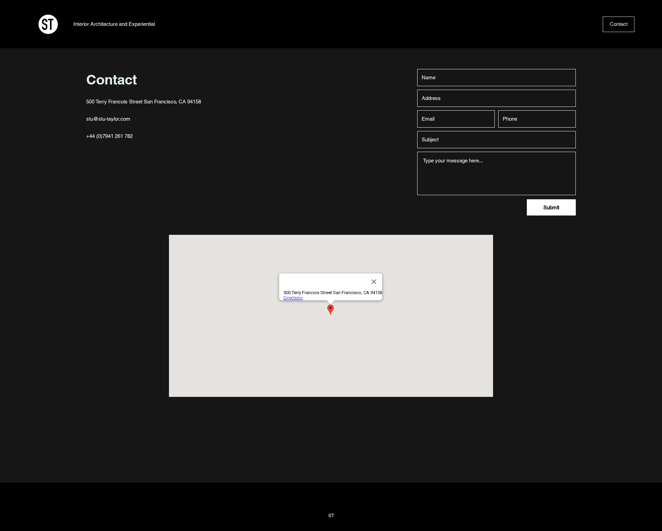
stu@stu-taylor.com (108, 119)
